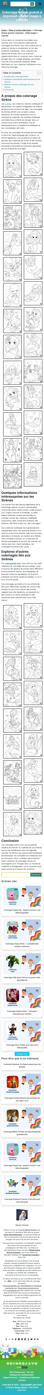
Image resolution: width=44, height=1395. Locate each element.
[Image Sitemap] (32, 1363)
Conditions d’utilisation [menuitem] (29, 1377)
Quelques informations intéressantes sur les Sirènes (22, 80)
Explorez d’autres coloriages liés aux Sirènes (19, 86)
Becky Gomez (21, 1387)
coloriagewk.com (13, 563)
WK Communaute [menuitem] (17, 1372)
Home (4, 30)
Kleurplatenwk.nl (27, 1286)
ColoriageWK (26, 1385)
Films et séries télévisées (20, 30)
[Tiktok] (26, 1363)
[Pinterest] (22, 1339)
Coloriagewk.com (13, 1290)
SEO (9, 1281)
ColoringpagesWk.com (11, 1286)
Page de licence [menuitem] (10, 1377)
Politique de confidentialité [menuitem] (21, 1375)
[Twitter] (9, 1339)
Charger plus (22, 1054)
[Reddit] (25, 1339)
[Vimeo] (35, 1339)
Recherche (36, 875)
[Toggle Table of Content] (37, 73)
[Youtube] (31, 1339)
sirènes (8, 104)
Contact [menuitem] (22, 1380)
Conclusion (9, 90)
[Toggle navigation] (40, 4)
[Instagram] (13, 1339)
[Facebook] (6, 1339)
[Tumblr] (28, 1339)
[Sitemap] (29, 1363)
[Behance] (38, 1339)
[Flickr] (19, 1339)
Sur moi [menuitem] (30, 1372)
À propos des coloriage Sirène (16, 76)
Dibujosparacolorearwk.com (28, 1288)
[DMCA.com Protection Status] (22, 1367)
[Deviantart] (16, 1339)
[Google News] (36, 1363)
